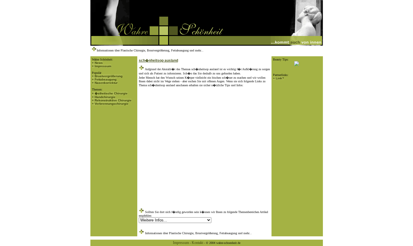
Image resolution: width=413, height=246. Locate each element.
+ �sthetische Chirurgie (110, 93)
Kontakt (197, 243)
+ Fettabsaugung (104, 79)
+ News (97, 62)
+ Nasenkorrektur (105, 82)
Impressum (181, 243)
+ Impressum (101, 66)
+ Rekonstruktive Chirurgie (112, 100)
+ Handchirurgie (103, 97)
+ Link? (278, 78)
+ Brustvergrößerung (107, 76)
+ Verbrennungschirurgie (110, 103)
